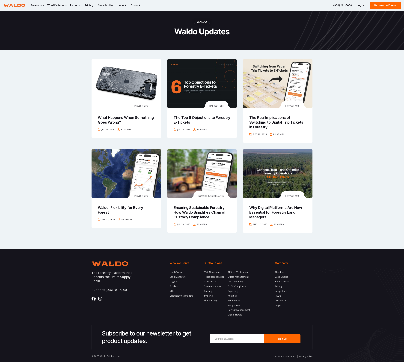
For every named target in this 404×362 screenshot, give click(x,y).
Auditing (208, 290)
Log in (360, 5)
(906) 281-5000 (342, 5)
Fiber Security (210, 300)
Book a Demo (282, 281)
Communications (212, 286)
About (122, 5)
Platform (75, 5)
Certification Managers (181, 295)
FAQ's (278, 295)
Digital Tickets (235, 314)
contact (135, 5)
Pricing (89, 5)
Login (278, 305)
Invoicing (208, 295)
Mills (172, 290)
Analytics (232, 295)
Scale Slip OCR (211, 281)
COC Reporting (235, 281)
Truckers (174, 286)
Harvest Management (239, 309)
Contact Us (280, 300)
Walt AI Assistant (212, 272)
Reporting (233, 290)
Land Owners (176, 272)
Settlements (234, 300)
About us (279, 272)
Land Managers (178, 276)
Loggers (174, 281)
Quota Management (238, 276)
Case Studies (105, 5)
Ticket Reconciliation (214, 276)
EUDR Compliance (237, 286)
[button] (36, 5)
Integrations (234, 305)
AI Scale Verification (238, 272)
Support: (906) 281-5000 (109, 290)
